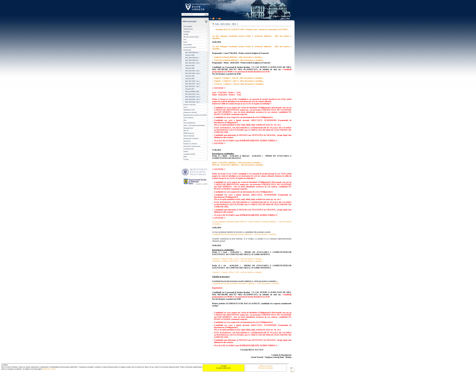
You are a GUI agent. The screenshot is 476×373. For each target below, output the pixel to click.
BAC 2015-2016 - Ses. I (192, 94)
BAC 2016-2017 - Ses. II (192, 83)
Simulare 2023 (189, 68)
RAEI (185, 156)
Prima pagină (187, 26)
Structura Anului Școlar (191, 37)
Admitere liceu (188, 29)
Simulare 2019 (189, 78)
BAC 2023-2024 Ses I (192, 60)
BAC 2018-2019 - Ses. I (192, 63)
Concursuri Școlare (189, 47)
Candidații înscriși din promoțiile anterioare (246, 283)
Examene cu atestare (190, 143)
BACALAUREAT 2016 (192, 91)
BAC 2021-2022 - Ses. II (192, 73)
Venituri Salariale (188, 136)
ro (210, 18)
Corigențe (186, 31)
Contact (186, 159)
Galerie (185, 151)
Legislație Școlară (189, 154)
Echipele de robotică (190, 112)
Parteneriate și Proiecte (190, 138)
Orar (184, 39)
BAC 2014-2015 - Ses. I (192, 102)
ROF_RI (186, 130)
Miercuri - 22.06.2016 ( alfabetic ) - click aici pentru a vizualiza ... (238, 165)
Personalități (187, 44)
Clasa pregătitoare (189, 123)
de (216, 18)
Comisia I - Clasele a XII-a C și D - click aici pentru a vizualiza (237, 272)
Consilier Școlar (188, 149)
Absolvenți (187, 141)
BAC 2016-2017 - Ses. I (192, 86)
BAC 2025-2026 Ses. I (192, 52)
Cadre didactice (188, 117)
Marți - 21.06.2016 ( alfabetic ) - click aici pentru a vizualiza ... (237, 163)
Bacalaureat (187, 50)
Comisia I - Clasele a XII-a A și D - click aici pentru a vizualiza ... (238, 259)
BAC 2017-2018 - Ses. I (192, 81)
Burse (185, 42)
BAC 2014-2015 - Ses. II (192, 99)
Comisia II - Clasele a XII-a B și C (238, 261)
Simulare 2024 (189, 65)
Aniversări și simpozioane (191, 146)
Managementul (188, 128)
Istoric (185, 107)
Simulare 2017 (189, 89)
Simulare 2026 (189, 55)
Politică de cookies (49, 369)
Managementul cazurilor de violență (195, 115)
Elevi (185, 120)
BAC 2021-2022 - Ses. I (192, 70)
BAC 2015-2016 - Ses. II (192, 96)
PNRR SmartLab (188, 133)
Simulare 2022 (189, 76)
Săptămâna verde (189, 110)
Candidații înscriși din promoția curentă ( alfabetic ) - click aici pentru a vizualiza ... (245, 234)
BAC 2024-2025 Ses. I (192, 57)
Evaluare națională (189, 104)
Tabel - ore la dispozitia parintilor (194, 125)
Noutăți (185, 34)
